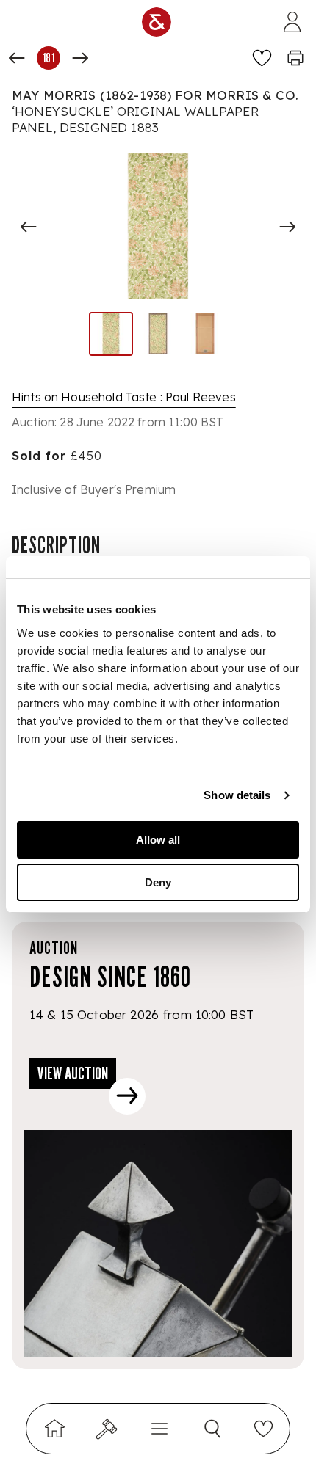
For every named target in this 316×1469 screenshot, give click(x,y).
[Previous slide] (29, 227)
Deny (158, 882)
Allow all (158, 840)
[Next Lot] (80, 58)
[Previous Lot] (17, 58)
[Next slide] (287, 227)
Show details (237, 795)
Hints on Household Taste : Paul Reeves (124, 397)
